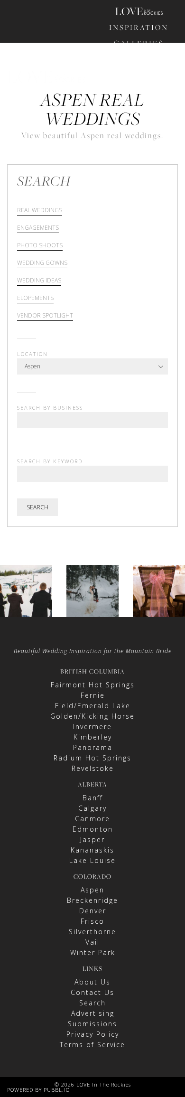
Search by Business (50, 407)
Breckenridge (92, 900)
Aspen (92, 889)
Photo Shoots (40, 246)
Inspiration (138, 27)
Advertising (92, 1013)
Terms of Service (92, 1044)
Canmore (92, 818)
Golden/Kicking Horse (92, 716)
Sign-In (123, 141)
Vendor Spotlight (45, 316)
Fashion (139, 59)
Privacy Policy (92, 1034)
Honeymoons (139, 74)
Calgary (92, 808)
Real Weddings (39, 210)
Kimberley (93, 736)
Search (37, 507)
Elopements (35, 298)
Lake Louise (92, 860)
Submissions (92, 1023)
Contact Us (92, 992)
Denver (92, 910)
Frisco (92, 921)
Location (32, 353)
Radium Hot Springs (92, 757)
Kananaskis (92, 849)
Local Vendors (139, 96)
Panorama (92, 747)
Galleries (139, 43)
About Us (92, 981)
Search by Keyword (50, 461)
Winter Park (92, 952)
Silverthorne (92, 931)
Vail (92, 942)
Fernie (93, 695)
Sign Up (154, 141)
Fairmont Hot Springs (93, 684)
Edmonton (93, 829)
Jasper (92, 839)
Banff (93, 797)
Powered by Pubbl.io (38, 1089)
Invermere (92, 726)
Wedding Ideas (39, 281)
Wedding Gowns (42, 263)
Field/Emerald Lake (92, 705)
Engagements (38, 228)
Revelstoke (93, 768)
